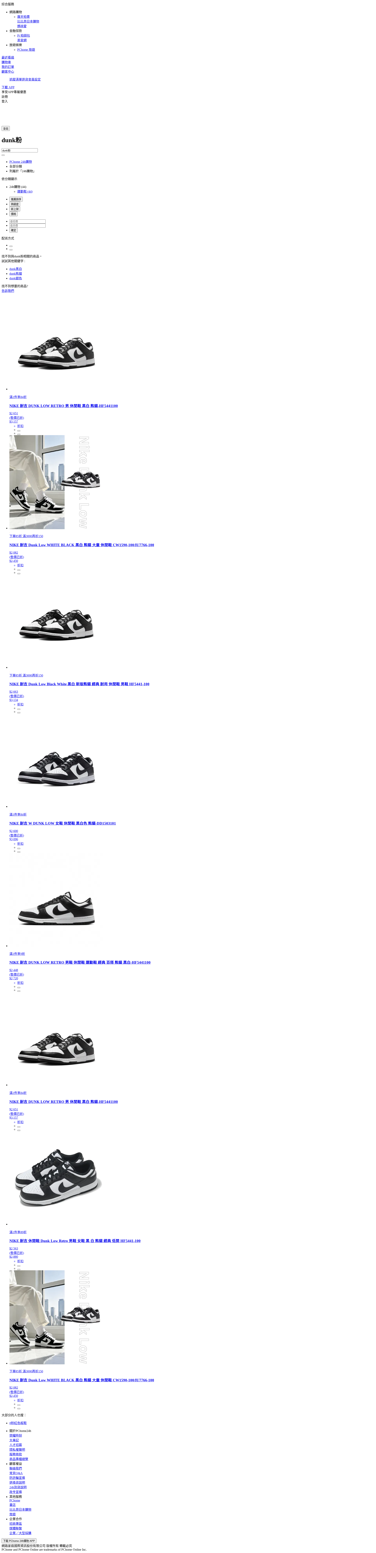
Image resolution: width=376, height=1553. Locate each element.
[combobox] (188, 141)
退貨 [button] (25, 79)
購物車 (6, 62)
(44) (25, 191)
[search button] (3, 155)
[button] (188, 27)
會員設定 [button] (34, 79)
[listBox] (188, 238)
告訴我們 (8, 290)
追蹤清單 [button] (15, 79)
